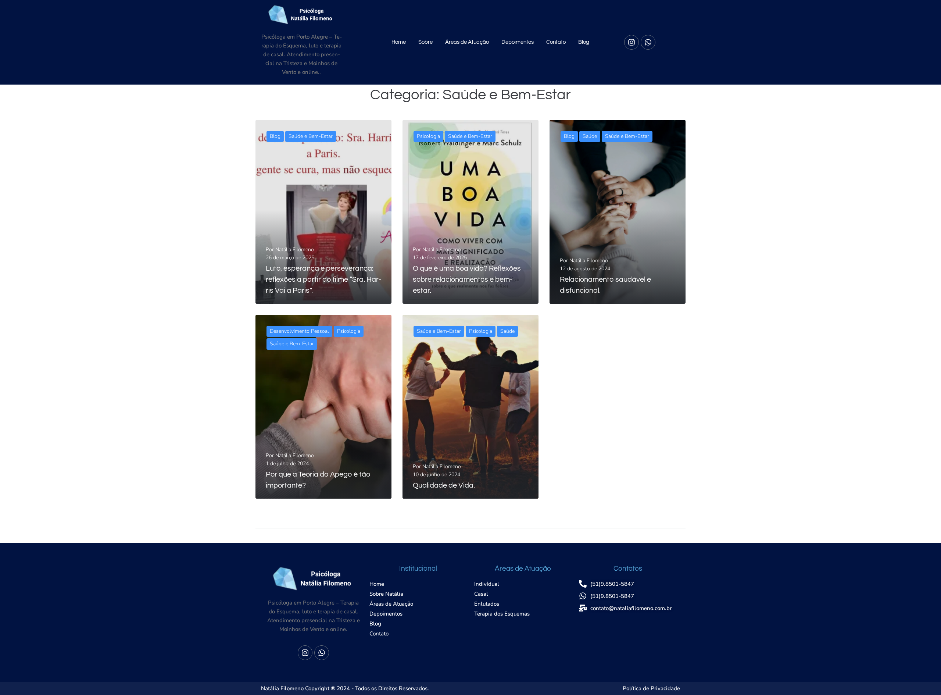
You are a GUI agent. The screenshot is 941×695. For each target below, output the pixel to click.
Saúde (590, 136)
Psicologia (428, 136)
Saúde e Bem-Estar (311, 136)
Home (398, 42)
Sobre (425, 42)
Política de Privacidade (651, 688)
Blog (583, 42)
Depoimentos (517, 42)
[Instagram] (631, 42)
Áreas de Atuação (467, 42)
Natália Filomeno (294, 249)
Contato (556, 42)
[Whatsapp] (648, 42)
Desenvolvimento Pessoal (299, 331)
